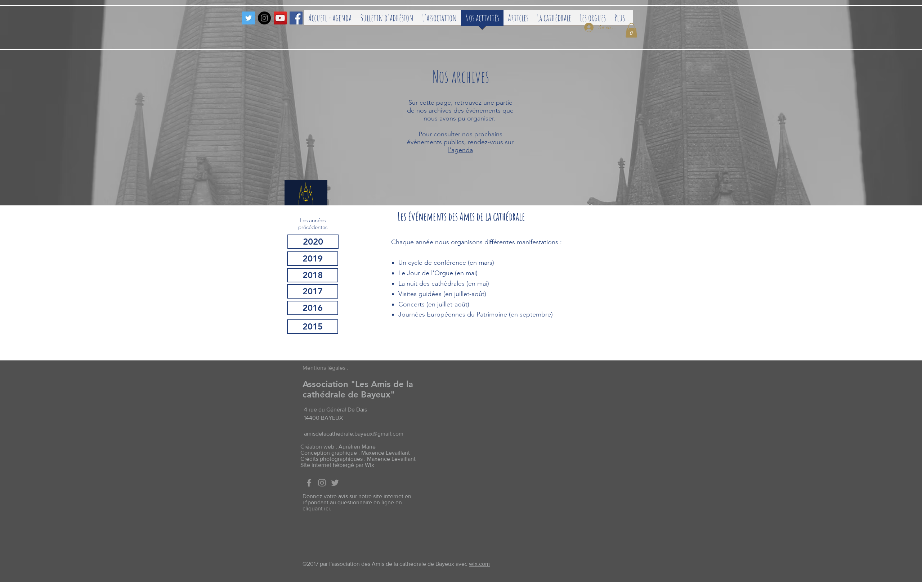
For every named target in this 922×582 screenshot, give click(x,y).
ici (327, 508)
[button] (631, 30)
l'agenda (460, 150)
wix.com (479, 564)
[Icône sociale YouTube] (280, 18)
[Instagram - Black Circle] (264, 18)
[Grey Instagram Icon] (322, 483)
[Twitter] (248, 18)
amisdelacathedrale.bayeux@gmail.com (353, 434)
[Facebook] (296, 18)
